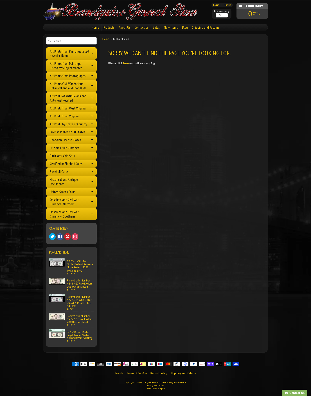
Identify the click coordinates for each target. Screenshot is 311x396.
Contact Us (141, 27)
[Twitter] (52, 236)
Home (95, 27)
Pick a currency (221, 11)
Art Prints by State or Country (68, 124)
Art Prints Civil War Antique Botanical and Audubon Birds (68, 85)
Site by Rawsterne (155, 385)
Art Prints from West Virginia (68, 108)
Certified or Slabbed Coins (66, 163)
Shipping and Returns (205, 27)
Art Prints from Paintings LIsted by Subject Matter (66, 65)
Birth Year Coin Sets (62, 155)
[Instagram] (75, 236)
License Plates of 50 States (67, 132)
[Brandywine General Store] (124, 16)
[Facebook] (60, 236)
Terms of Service (136, 373)
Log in (216, 5)
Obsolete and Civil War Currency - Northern (64, 201)
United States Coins (62, 191)
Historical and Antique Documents (64, 181)
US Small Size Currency (64, 148)
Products (108, 27)
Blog (185, 27)
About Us (124, 27)
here (126, 63)
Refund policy (158, 373)
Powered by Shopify (156, 388)
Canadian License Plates (65, 140)
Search (119, 373)
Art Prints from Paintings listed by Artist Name (69, 53)
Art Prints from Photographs (67, 75)
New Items (171, 27)
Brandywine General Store (153, 382)
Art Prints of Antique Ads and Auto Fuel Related (68, 98)
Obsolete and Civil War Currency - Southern (64, 214)
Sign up (227, 5)
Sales (156, 27)
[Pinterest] (67, 236)
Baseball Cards (59, 171)
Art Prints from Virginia (64, 116)
